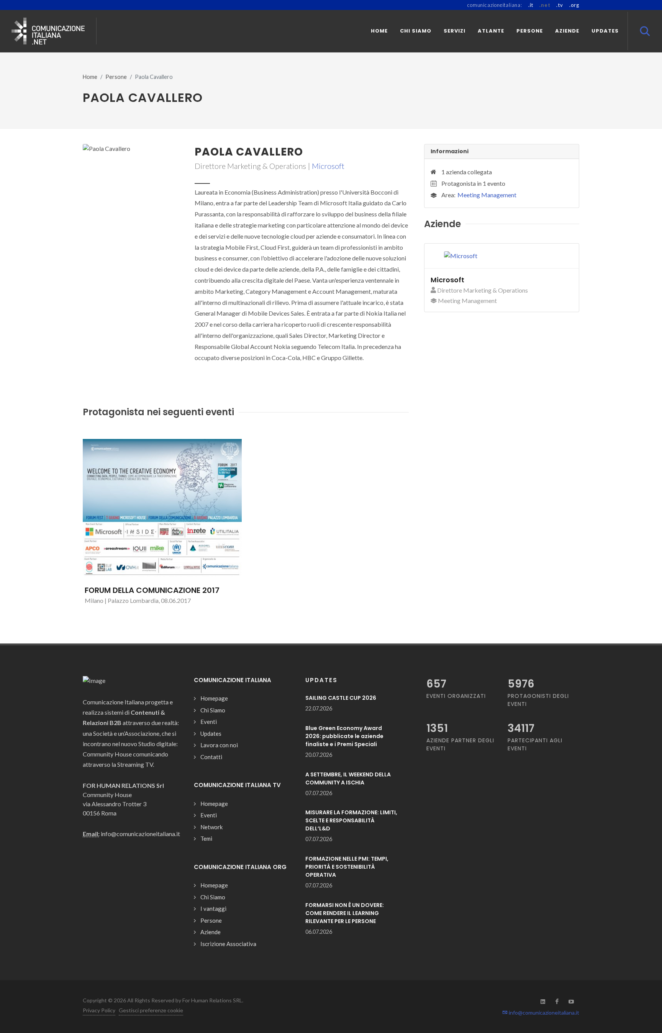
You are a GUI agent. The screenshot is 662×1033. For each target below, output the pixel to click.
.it (530, 5)
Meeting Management (486, 194)
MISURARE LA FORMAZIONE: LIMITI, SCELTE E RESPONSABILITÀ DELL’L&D (351, 820)
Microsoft (328, 165)
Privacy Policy (99, 1010)
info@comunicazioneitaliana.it (543, 1012)
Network (211, 826)
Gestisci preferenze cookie (151, 1010)
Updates (210, 733)
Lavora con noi (219, 745)
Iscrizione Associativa (228, 943)
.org (574, 5)
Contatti (211, 756)
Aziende (210, 931)
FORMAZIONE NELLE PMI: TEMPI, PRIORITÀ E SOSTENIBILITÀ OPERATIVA (346, 867)
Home (90, 77)
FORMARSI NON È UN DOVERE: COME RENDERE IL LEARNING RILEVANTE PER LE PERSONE (344, 913)
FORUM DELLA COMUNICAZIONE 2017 (152, 590)
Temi (206, 838)
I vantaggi (213, 908)
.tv (559, 5)
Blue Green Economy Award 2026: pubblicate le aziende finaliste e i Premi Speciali (344, 736)
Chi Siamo (212, 710)
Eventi (208, 721)
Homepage (214, 698)
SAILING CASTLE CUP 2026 (340, 698)
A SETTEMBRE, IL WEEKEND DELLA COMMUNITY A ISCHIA (348, 778)
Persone (116, 77)
